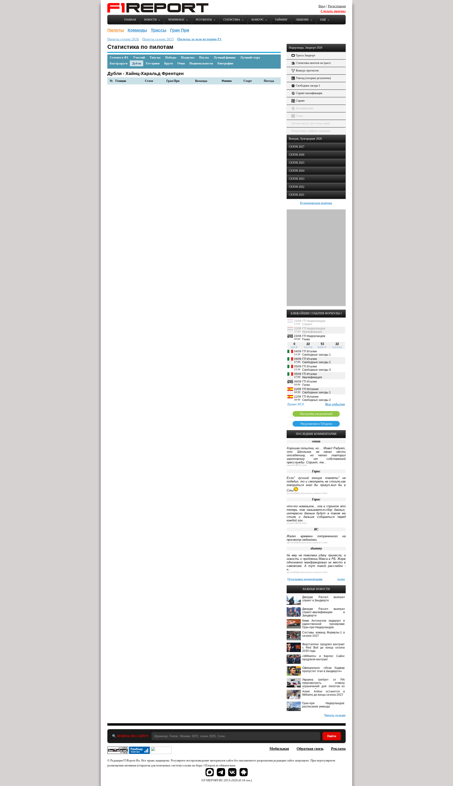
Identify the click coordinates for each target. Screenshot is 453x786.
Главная (130, 19)
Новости (150, 19)
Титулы (155, 57)
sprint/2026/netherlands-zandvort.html (307, 493)
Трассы (158, 30)
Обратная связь (310, 749)
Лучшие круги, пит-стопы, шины (310, 123)
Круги (168, 63)
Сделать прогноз (333, 11)
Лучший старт (250, 57)
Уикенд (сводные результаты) (313, 78)
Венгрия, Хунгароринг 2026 (305, 138)
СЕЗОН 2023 (296, 178)
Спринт (300, 100)
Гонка (299, 115)
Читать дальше (335, 715)
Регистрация (337, 6)
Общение (302, 19)
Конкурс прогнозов (307, 70)
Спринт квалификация (309, 93)
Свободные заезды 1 (308, 85)
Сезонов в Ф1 (119, 57)
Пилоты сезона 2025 (158, 39)
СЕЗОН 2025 (296, 162)
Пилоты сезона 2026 (123, 39)
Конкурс (258, 19)
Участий (139, 57)
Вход (322, 6)
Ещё (323, 19)
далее (341, 579)
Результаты (204, 19)
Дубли (136, 63)
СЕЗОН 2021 (296, 194)
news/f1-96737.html (297, 465)
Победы (170, 57)
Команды (137, 30)
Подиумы (187, 57)
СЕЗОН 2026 (296, 154)
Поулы (204, 57)
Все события (335, 404)
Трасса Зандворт (305, 55)
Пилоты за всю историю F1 (199, 39)
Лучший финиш (224, 57)
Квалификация (304, 108)
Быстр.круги (118, 63)
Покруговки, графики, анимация (310, 131)
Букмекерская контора (316, 203)
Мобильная (279, 749)
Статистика (231, 19)
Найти (331, 736)
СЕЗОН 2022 (296, 186)
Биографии (225, 63)
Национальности (201, 63)
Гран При (179, 30)
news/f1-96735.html (297, 523)
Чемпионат (176, 19)
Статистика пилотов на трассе (313, 63)
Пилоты (115, 30)
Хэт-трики (152, 63)
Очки (181, 63)
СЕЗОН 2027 (296, 146)
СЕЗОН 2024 (296, 170)
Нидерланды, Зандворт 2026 (305, 47)
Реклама (338, 749)
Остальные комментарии (304, 579)
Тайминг (281, 19)
